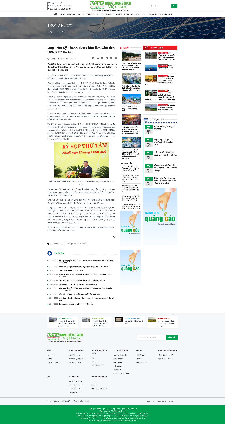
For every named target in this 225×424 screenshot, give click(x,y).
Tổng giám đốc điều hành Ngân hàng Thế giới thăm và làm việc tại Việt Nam (85, 275)
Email (171, 401)
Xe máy (93, 385)
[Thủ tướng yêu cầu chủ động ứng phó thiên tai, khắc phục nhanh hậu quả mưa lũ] (131, 55)
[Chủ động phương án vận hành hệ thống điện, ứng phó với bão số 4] (151, 55)
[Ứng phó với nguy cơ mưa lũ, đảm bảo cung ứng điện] (151, 107)
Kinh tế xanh (140, 355)
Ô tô (92, 381)
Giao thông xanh (165, 14)
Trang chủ (51, 31)
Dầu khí (94, 362)
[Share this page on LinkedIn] (111, 58)
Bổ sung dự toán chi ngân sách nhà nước (76, 304)
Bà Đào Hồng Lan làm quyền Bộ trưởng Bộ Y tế (78, 284)
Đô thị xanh (118, 362)
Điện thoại (161, 401)
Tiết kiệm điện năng (75, 381)
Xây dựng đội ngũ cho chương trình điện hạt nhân (163, 142)
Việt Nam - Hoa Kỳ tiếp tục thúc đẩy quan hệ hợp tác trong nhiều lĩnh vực (86, 299)
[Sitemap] (53, 2)
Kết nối (119, 14)
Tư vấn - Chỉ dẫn (97, 318)
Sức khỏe (139, 359)
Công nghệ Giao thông (99, 388)
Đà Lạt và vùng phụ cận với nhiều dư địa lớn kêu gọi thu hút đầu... (66, 323)
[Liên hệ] (57, 2)
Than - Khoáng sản (97, 365)
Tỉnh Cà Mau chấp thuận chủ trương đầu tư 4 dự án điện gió (165, 168)
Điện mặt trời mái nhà (76, 385)
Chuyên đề (152, 14)
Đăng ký (171, 337)
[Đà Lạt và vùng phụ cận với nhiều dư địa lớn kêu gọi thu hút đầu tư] (53, 321)
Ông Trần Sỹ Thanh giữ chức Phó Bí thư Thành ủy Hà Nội (82, 280)
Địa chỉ (150, 401)
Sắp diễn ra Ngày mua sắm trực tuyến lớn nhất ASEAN (80, 294)
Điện (93, 358)
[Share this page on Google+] (102, 58)
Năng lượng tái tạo (75, 362)
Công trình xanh (74, 388)
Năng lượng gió (164, 318)
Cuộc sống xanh (108, 14)
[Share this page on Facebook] (115, 58)
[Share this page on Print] (97, 58)
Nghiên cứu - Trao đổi (165, 359)
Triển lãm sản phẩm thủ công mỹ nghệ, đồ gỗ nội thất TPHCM (83, 267)
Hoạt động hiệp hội (53, 362)
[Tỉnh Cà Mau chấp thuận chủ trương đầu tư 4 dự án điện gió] (152, 321)
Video (144, 14)
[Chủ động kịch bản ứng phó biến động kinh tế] (131, 99)
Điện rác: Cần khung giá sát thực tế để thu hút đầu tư (165, 155)
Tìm (174, 6)
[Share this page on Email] (93, 58)
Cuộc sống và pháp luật (122, 373)
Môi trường (118, 366)
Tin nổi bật (124, 47)
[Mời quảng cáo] (61, 2)
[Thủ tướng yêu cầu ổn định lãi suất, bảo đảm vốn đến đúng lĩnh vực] (131, 78)
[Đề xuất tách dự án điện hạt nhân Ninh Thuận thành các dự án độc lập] (151, 78)
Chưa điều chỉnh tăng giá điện (71, 270)
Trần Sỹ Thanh (58, 244)
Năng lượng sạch (73, 14)
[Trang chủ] (49, 2)
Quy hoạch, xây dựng (121, 355)
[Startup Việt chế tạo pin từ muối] (119, 321)
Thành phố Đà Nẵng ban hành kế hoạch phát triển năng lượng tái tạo (165, 181)
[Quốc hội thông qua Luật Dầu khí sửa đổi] (151, 68)
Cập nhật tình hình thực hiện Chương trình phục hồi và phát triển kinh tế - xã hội (85, 289)
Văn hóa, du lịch (141, 362)
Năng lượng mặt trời (76, 359)
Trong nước (51, 355)
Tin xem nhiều (126, 163)
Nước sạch (117, 370)
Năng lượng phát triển (91, 14)
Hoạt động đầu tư (65, 318)
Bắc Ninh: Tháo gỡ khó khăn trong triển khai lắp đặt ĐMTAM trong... (100, 323)
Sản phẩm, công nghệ (132, 318)
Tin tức (62, 14)
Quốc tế (49, 359)
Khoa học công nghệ (131, 14)
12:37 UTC (68, 6)
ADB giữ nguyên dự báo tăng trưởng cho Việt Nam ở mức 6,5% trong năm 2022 (86, 262)
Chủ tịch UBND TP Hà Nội (77, 244)
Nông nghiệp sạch (75, 392)
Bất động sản (118, 359)
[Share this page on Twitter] (106, 58)
